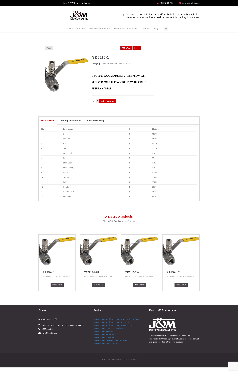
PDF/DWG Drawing (96, 120)
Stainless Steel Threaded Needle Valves (110, 340)
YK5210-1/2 (173, 272)
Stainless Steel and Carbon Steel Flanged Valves (114, 325)
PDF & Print (126, 48)
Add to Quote (107, 101)
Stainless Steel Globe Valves (105, 334)
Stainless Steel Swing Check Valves (108, 328)
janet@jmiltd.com (191, 3)
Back (48, 48)
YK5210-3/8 (132, 272)
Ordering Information (70, 120)
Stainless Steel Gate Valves (105, 331)
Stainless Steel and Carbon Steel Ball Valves (112, 322)
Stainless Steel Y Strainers (104, 337)
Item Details (57, 285)
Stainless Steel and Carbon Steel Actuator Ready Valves (117, 319)
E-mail (136, 48)
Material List (47, 120)
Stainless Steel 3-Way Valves (106, 343)
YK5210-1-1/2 (91, 272)
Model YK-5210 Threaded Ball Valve (116, 63)
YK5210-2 (48, 272)
